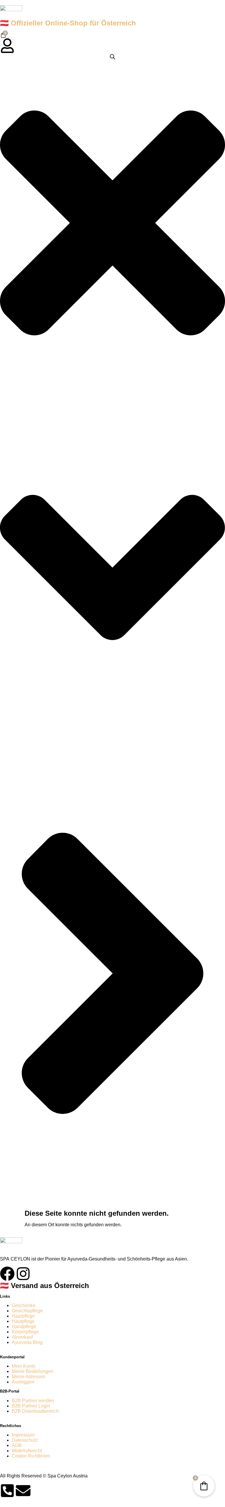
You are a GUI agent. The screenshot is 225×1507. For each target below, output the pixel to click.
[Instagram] (23, 1273)
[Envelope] (23, 1490)
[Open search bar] (112, 56)
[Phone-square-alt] (7, 1490)
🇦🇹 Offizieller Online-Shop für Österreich (68, 23)
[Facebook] (7, 1273)
